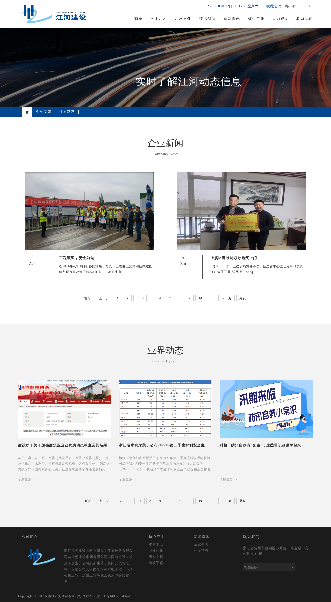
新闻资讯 (231, 19)
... (211, 298)
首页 (138, 19)
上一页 (104, 298)
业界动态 (67, 112)
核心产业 (256, 19)
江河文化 (183, 19)
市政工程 (156, 557)
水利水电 (156, 544)
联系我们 (304, 19)
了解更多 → (27, 479)
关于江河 (159, 19)
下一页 (226, 298)
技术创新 (207, 19)
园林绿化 (156, 550)
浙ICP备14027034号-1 (114, 596)
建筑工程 (156, 563)
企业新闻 (43, 112)
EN (309, 6)
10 (200, 298)
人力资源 (280, 19)
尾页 (242, 298)
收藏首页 (274, 6)
